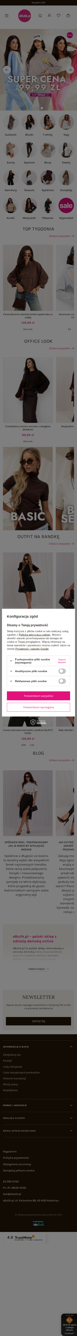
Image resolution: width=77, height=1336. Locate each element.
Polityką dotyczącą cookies (34, 634)
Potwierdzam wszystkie (38, 695)
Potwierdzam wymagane (38, 707)
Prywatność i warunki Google (32, 648)
